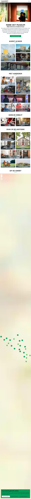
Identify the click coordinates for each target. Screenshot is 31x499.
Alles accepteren (6, 496)
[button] (13, 339)
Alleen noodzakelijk (14, 496)
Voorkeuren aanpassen (23, 496)
